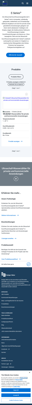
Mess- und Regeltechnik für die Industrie (12, 300)
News (3, 343)
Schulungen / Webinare (7, 367)
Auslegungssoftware (7, 321)
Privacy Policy (19, 379)
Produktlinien (5, 304)
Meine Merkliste (5, 315)
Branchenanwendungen (8, 307)
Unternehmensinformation (8, 339)
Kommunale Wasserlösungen (9, 297)
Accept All (16, 395)
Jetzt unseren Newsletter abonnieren (11, 331)
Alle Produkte (5, 294)
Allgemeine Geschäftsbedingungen (11, 346)
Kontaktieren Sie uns (7, 360)
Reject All (16, 390)
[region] (16, 387)
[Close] (30, 372)
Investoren (4, 349)
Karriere (3, 352)
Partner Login (5, 364)
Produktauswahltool (7, 318)
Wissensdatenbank (6, 328)
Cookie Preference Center (16, 400)
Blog (2, 325)
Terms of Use (23, 378)
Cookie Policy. (16, 386)
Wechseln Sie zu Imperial (16, 84)
